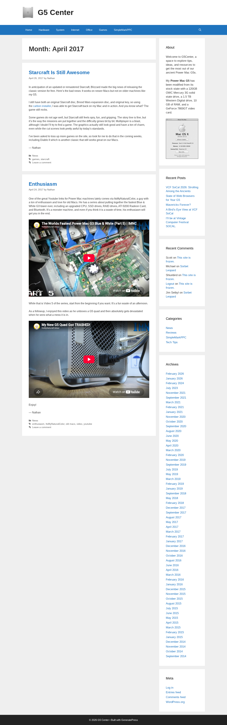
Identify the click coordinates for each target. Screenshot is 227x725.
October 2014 (174, 651)
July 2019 (172, 469)
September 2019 (176, 464)
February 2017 (175, 536)
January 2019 (174, 488)
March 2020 (173, 450)
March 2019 (173, 479)
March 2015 (173, 627)
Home (28, 29)
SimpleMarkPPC (123, 29)
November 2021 (175, 392)
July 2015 (172, 608)
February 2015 (175, 632)
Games (103, 29)
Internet (75, 29)
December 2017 (175, 507)
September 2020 (176, 426)
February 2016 (175, 579)
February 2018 (175, 503)
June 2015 (172, 613)
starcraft (45, 159)
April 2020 (172, 445)
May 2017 (172, 522)
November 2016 (175, 550)
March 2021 (173, 402)
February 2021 (175, 407)
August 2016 (173, 560)
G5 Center (56, 12)
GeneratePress (129, 720)
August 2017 (173, 517)
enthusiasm (38, 424)
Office (89, 29)
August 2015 (173, 603)
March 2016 (173, 574)
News (35, 155)
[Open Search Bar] (200, 30)
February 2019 (175, 483)
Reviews (171, 332)
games (35, 159)
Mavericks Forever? (178, 204)
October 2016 (174, 555)
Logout (170, 283)
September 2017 (176, 512)
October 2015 (174, 598)
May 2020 (172, 440)
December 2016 (175, 546)
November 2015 (175, 593)
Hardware (44, 29)
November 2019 (175, 459)
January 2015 (174, 637)
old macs (70, 424)
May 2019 (172, 474)
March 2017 (173, 531)
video (79, 424)
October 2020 (174, 421)
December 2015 (175, 589)
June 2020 (172, 435)
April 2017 (172, 526)
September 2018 (176, 493)
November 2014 (175, 646)
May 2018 (172, 498)
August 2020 (173, 431)
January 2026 (174, 378)
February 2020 (175, 455)
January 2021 (174, 412)
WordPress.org (175, 702)
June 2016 (172, 565)
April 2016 (172, 570)
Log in (169, 687)
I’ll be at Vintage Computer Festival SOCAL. (177, 222)
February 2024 (175, 383)
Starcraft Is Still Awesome (59, 72)
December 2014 (175, 641)
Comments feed (175, 697)
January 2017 (174, 541)
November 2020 (175, 416)
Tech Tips (172, 342)
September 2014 (176, 656)
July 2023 (172, 388)
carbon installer (42, 106)
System (60, 29)
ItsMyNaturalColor (55, 424)
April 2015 (172, 622)
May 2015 (172, 617)
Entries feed (173, 692)
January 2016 (174, 584)
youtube (88, 424)
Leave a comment (41, 162)
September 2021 (176, 397)
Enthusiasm (43, 184)
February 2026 (175, 373)
